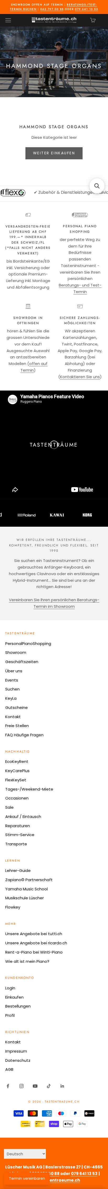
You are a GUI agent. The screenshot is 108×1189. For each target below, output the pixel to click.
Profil (10, 1015)
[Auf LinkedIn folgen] (62, 1086)
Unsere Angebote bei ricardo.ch (36, 943)
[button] (97, 186)
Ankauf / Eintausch (23, 816)
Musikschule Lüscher (24, 898)
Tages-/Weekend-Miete (29, 789)
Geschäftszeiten (21, 661)
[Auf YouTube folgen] (35, 1086)
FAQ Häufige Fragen (24, 735)
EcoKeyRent (16, 761)
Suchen (12, 689)
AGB (9, 1069)
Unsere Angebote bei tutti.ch (33, 933)
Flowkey (12, 907)
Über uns (13, 671)
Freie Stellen (17, 725)
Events (11, 680)
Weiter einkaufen (54, 153)
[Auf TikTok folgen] (48, 1086)
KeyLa (11, 698)
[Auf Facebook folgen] (7, 1086)
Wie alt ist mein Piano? (27, 961)
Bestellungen (18, 1006)
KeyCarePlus (17, 770)
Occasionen (17, 798)
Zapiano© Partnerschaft (29, 879)
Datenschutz (17, 1060)
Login (10, 988)
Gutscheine (16, 707)
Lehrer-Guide (18, 870)
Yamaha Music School (26, 889)
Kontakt (13, 716)
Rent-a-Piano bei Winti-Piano (34, 952)
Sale (9, 807)
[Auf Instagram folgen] (21, 1086)
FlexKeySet (15, 780)
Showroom (15, 652)
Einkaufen (14, 997)
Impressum (16, 1051)
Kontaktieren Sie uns (80, 376)
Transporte (16, 844)
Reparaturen (17, 825)
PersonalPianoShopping (28, 643)
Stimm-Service (19, 834)
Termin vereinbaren (27, 1178)
